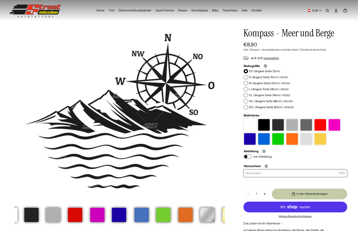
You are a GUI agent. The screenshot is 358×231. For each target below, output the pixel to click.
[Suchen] (327, 10)
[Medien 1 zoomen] (119, 126)
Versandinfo (271, 58)
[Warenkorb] (345, 10)
